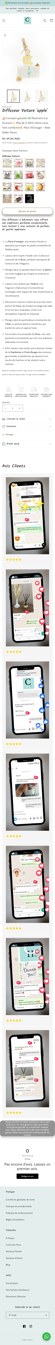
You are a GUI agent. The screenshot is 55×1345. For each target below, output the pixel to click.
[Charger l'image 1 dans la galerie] (13, 96)
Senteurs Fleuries (14, 1251)
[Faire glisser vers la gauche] (3, 97)
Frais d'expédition (19, 143)
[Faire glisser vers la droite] (52, 97)
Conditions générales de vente (20, 1199)
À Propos (10, 1238)
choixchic (30, 1340)
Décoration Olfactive (16, 1296)
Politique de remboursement (19, 1213)
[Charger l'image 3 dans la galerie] (41, 96)
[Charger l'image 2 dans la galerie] (27, 96)
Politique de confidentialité (19, 1206)
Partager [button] (9, 434)
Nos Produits (12, 1283)
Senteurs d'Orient (14, 1258)
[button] (3, 20)
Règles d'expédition (15, 1219)
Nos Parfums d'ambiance (17, 1290)
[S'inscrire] (46, 1315)
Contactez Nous (13, 1244)
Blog (8, 1264)
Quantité (6, 402)
